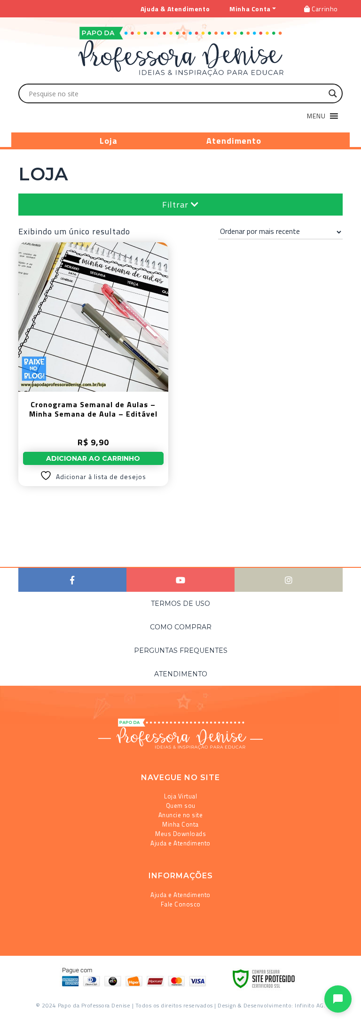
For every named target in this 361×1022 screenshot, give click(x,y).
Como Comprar (181, 627)
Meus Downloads (180, 833)
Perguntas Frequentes (181, 650)
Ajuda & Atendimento (175, 9)
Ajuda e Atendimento (180, 843)
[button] (316, 116)
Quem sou (181, 805)
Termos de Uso (180, 603)
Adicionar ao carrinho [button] (93, 458)
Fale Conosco (181, 904)
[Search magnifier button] (332, 93)
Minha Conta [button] (250, 9)
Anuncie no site (180, 815)
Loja (109, 140)
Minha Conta (180, 824)
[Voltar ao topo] (20, 1010)
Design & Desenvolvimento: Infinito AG (271, 1005)
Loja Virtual (180, 796)
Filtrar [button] (176, 204)
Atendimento (233, 140)
